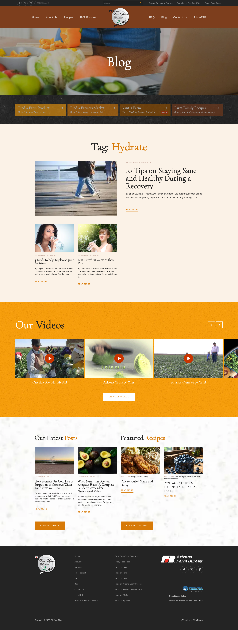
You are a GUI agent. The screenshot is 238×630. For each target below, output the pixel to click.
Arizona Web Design (194, 620)
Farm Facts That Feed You (189, 3)
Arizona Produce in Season (161, 3)
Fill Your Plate (57, 620)
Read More (132, 209)
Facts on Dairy (121, 578)
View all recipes (137, 526)
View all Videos (119, 397)
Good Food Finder (195, 601)
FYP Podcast (88, 17)
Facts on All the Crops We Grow (128, 589)
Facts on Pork (121, 573)
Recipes (69, 17)
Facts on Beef (121, 567)
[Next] (219, 324)
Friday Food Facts (213, 3)
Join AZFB (200, 17)
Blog (164, 17)
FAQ (152, 17)
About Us (51, 17)
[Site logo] (45, 578)
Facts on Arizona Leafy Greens (128, 584)
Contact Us (180, 17)
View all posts (50, 526)
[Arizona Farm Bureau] (41, 3)
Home (35, 17)
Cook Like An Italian (177, 596)
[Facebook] (19, 3)
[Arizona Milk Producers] (193, 589)
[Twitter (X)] (25, 3)
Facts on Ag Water (123, 600)
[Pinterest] (31, 3)
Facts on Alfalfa (121, 595)
